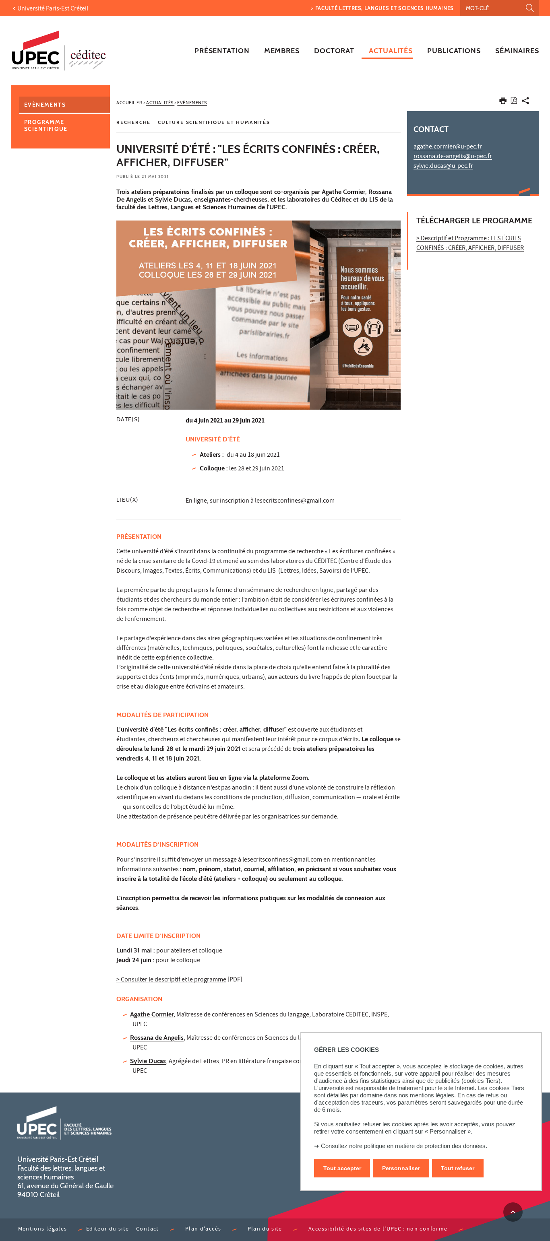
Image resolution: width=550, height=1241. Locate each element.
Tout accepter (342, 1168)
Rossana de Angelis (157, 1037)
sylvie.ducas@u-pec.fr (443, 166)
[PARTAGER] (525, 102)
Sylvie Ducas (148, 1061)
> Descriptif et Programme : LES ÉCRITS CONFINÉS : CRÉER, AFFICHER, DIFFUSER (470, 244)
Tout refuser (457, 1168)
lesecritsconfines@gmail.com (295, 501)
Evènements (45, 104)
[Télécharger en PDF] (514, 102)
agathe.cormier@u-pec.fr (448, 147)
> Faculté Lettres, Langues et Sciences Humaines (382, 8)
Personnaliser (401, 1168)
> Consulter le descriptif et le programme (171, 980)
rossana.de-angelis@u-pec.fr (453, 157)
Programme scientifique (46, 125)
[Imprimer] (503, 102)
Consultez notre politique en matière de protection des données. (404, 1145)
